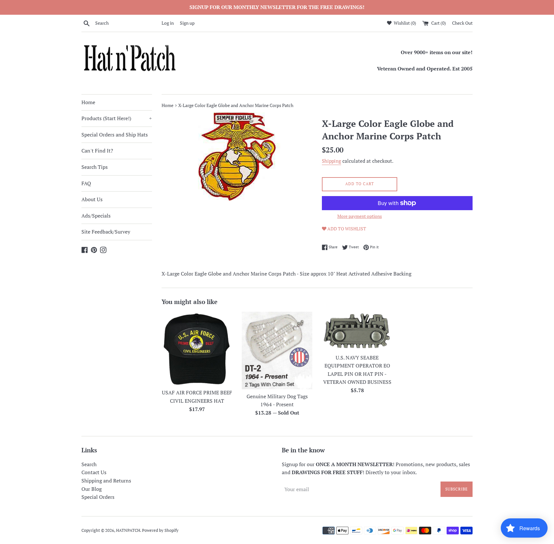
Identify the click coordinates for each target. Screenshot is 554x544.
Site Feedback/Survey (105, 231)
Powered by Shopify (160, 530)
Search (89, 464)
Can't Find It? (97, 150)
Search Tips (94, 166)
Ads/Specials (96, 215)
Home (88, 102)
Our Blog (91, 488)
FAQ (86, 183)
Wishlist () (404, 23)
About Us (92, 199)
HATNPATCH (128, 530)
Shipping (331, 161)
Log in (168, 23)
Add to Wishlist (346, 229)
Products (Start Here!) (116, 118)
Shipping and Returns (106, 480)
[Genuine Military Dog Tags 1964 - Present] (277, 350)
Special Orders (97, 496)
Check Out (462, 23)
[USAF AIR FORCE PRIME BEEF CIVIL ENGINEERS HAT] (197, 348)
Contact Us (93, 472)
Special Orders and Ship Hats (114, 134)
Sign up (187, 23)
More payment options (359, 216)
